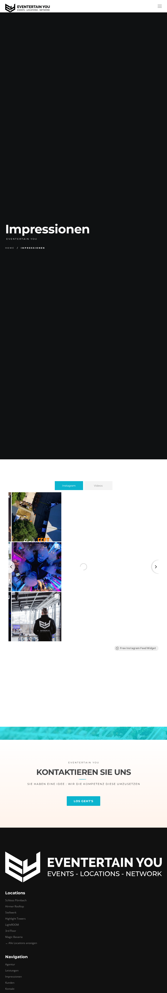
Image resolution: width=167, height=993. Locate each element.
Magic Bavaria (14, 937)
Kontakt (9, 989)
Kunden (9, 983)
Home (9, 248)
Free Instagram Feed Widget (138, 648)
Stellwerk (10, 912)
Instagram (69, 485)
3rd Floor (10, 931)
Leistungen (11, 970)
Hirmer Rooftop (14, 906)
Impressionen (13, 976)
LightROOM (12, 925)
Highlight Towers (15, 918)
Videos (98, 485)
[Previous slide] (8, 566)
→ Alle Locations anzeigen (21, 943)
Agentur (10, 964)
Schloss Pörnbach (16, 900)
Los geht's (83, 801)
